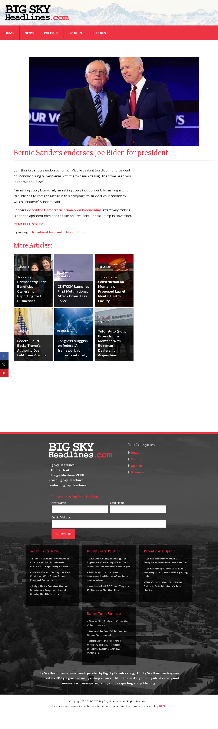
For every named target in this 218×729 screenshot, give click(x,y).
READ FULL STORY (28, 224)
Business (100, 33)
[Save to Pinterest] (4, 373)
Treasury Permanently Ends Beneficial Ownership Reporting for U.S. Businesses (32, 289)
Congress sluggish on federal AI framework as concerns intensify (73, 348)
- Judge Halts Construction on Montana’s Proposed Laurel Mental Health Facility (49, 589)
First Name (60, 502)
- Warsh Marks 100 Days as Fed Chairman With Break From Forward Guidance (50, 576)
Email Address (62, 517)
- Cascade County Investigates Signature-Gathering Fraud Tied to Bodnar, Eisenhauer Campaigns (109, 562)
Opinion (75, 33)
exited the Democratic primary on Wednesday (64, 210)
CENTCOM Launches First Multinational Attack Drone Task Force (73, 293)
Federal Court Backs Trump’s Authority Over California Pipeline (31, 348)
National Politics (61, 232)
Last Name (118, 502)
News (29, 33)
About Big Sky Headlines (66, 480)
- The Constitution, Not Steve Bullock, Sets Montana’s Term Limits (163, 586)
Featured (41, 232)
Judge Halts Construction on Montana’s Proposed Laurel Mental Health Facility (111, 289)
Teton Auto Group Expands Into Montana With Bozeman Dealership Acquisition (112, 343)
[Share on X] (4, 364)
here (162, 706)
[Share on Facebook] (4, 356)
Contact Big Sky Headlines (67, 485)
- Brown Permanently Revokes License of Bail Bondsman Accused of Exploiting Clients (50, 562)
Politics (51, 33)
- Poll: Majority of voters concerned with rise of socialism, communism (109, 576)
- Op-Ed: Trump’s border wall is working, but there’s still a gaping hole (166, 572)
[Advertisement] (177, 193)
